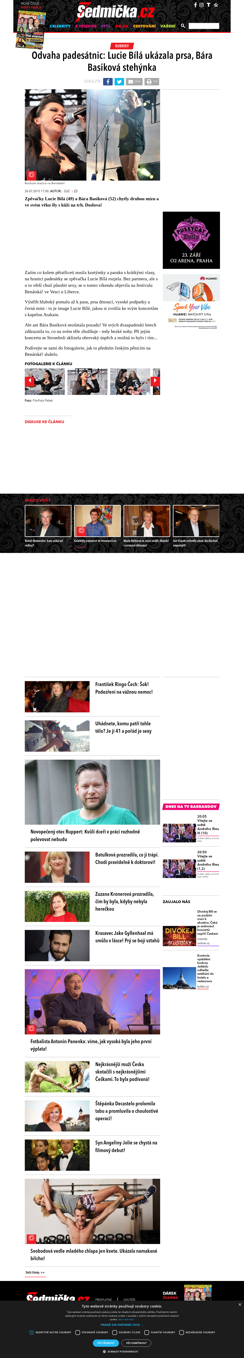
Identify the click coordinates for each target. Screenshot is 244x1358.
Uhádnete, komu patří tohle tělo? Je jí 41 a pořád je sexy (123, 727)
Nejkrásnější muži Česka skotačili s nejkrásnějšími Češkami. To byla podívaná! (122, 1072)
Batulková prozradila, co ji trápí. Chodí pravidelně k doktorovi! (127, 859)
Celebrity (60, 26)
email (137, 81)
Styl (106, 26)
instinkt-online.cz (203, 941)
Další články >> (35, 1272)
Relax (121, 26)
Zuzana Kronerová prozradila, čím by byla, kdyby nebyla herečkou (124, 902)
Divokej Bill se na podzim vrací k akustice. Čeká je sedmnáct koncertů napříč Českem (207, 922)
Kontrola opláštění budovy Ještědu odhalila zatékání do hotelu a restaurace (205, 968)
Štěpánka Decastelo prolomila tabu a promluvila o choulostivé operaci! (126, 1111)
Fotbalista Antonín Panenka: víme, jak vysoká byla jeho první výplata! (91, 1045)
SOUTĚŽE (129, 1300)
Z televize (86, 26)
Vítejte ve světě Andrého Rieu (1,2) (208, 860)
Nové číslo (31, 5)
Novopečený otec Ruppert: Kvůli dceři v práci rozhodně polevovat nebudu (85, 835)
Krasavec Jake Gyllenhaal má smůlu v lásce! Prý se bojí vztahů (127, 937)
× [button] (239, 1304)
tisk (155, 81)
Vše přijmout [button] (106, 1343)
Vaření (167, 26)
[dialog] (122, 1329)
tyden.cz (203, 986)
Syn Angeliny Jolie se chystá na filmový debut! (126, 1146)
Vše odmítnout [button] (136, 1343)
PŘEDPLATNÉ (103, 1300)
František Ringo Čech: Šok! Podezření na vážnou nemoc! (124, 688)
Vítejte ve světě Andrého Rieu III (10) (208, 825)
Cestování (144, 26)
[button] (122, 1325)
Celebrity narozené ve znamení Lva (95, 541)
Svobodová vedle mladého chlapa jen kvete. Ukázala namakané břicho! (93, 1255)
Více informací (126, 1319)
